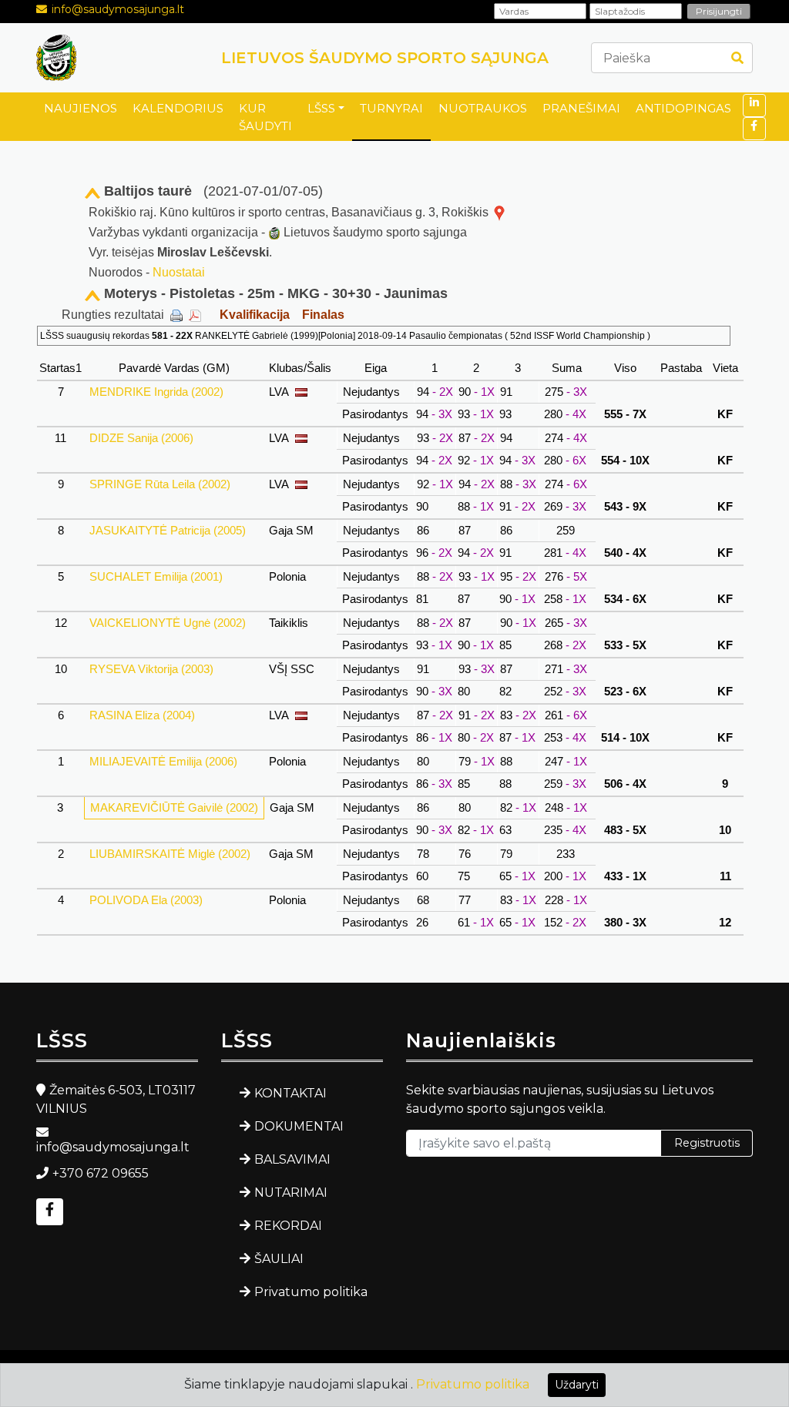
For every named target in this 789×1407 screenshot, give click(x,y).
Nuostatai (179, 272)
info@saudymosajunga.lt (118, 9)
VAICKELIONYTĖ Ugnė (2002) (167, 622)
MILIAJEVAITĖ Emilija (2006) (163, 761)
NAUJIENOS (80, 108)
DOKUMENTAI (299, 1126)
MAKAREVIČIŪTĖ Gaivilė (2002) (174, 807)
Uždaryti (577, 1385)
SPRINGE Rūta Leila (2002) (159, 484)
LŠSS (321, 108)
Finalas (323, 314)
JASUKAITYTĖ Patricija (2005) (167, 530)
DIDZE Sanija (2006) (141, 437)
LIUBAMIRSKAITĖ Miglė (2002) (169, 853)
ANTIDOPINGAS (683, 108)
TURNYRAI (391, 108)
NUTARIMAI (290, 1192)
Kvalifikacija (255, 314)
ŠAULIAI (279, 1258)
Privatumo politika (311, 1292)
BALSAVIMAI (292, 1159)
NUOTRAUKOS (482, 108)
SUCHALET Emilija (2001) (156, 576)
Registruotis (707, 1143)
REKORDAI (288, 1225)
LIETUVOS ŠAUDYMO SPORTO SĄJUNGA (385, 58)
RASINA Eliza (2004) (142, 715)
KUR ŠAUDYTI (265, 117)
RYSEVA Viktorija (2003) (151, 668)
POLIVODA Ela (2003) (146, 899)
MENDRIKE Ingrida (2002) (156, 391)
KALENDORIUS (178, 108)
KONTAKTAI (290, 1093)
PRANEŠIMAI (581, 108)
